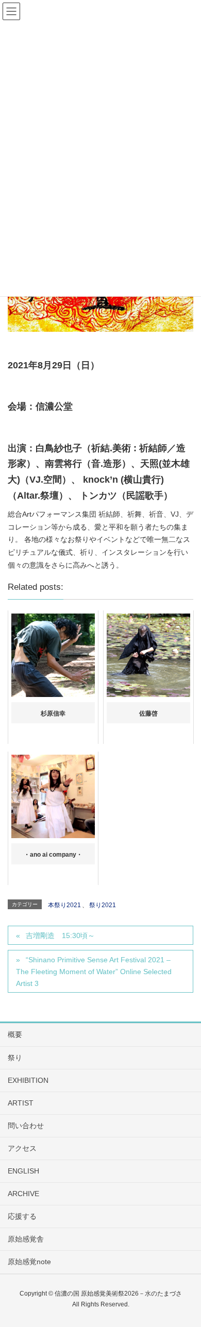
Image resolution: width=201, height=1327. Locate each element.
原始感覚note (29, 1261)
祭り (15, 1057)
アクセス (22, 1148)
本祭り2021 (64, 905)
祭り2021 (102, 905)
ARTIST (21, 1103)
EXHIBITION (28, 1080)
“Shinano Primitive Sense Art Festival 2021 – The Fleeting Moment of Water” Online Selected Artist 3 (94, 972)
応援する (22, 1216)
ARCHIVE (23, 1193)
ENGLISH (23, 1171)
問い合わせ (26, 1125)
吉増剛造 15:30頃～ (60, 935)
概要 (15, 1034)
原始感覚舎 (26, 1239)
